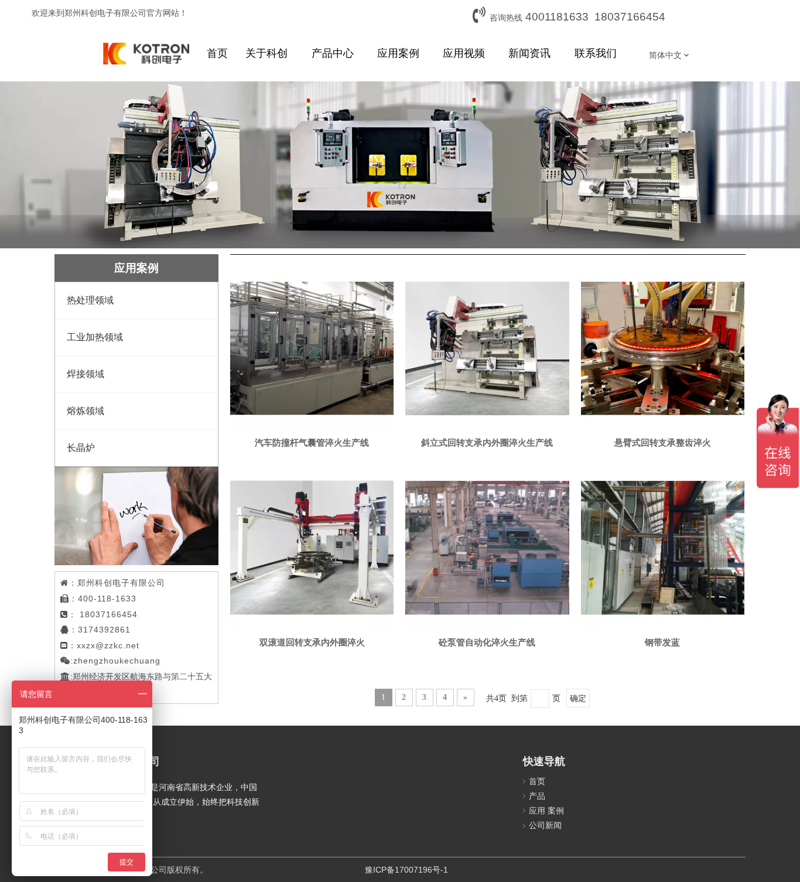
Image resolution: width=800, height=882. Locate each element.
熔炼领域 (85, 411)
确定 (578, 698)
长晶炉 (81, 448)
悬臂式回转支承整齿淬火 (662, 442)
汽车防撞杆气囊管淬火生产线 (312, 442)
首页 (537, 781)
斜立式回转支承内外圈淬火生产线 (487, 442)
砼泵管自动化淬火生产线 (487, 642)
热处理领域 (90, 300)
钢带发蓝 (662, 642)
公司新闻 (545, 825)
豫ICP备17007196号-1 (406, 869)
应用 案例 (546, 810)
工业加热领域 (95, 337)
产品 (537, 796)
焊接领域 (85, 374)
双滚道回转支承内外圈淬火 (312, 642)
